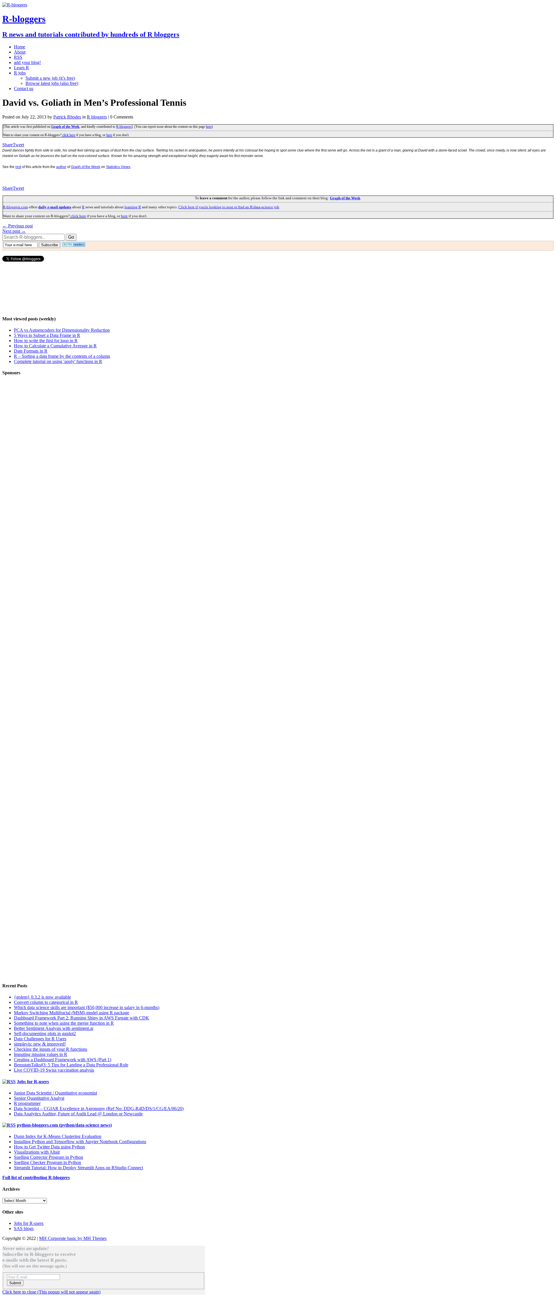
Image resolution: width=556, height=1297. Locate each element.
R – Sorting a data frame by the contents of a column (62, 356)
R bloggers (97, 116)
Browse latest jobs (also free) (51, 83)
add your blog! (27, 62)
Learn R (21, 67)
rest (18, 167)
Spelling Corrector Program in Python (48, 1157)
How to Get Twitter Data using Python (49, 1146)
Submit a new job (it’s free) (50, 78)
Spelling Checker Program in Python (47, 1162)
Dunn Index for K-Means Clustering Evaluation (57, 1136)
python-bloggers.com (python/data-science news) (64, 1125)
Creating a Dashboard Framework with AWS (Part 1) (62, 1059)
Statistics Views (118, 167)
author (61, 167)
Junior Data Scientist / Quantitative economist (55, 1092)
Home (19, 46)
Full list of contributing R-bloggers (36, 1177)
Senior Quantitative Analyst (39, 1098)
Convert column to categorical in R (46, 1002)
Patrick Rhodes (67, 116)
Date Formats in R (30, 351)
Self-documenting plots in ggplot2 (45, 1033)
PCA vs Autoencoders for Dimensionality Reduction (62, 330)
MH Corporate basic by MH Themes (73, 1238)
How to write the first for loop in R (46, 340)
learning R (133, 207)
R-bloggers (123, 127)
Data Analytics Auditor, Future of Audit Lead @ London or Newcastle (78, 1113)
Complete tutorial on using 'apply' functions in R (58, 361)
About (19, 52)
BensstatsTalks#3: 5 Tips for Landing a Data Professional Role (71, 1064)
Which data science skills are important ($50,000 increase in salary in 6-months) (86, 1007)
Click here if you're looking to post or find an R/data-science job (228, 207)
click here (68, 135)
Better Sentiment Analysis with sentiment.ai (53, 1028)
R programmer (27, 1103)
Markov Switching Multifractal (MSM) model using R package (71, 1012)
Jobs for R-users (33, 1081)
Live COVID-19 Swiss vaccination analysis (54, 1070)
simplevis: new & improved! (40, 1043)
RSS (18, 57)
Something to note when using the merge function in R (64, 1023)
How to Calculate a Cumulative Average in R (55, 345)
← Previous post (17, 225)
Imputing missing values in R (40, 1054)
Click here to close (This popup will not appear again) (51, 1291)
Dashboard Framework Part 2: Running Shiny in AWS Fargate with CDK (81, 1017)
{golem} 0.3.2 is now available (42, 997)
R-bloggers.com (15, 207)
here (209, 127)
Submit (15, 1283)
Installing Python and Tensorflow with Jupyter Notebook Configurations (80, 1141)
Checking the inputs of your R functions (50, 1049)
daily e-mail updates (54, 207)
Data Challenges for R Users (40, 1038)
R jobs (20, 72)
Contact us (23, 88)
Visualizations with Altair (37, 1152)
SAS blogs (24, 1228)
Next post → (14, 231)
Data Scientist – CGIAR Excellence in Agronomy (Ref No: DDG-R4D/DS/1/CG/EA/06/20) (99, 1108)
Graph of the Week (65, 127)
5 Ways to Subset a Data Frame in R (47, 335)
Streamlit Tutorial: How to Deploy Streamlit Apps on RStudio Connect (78, 1167)
